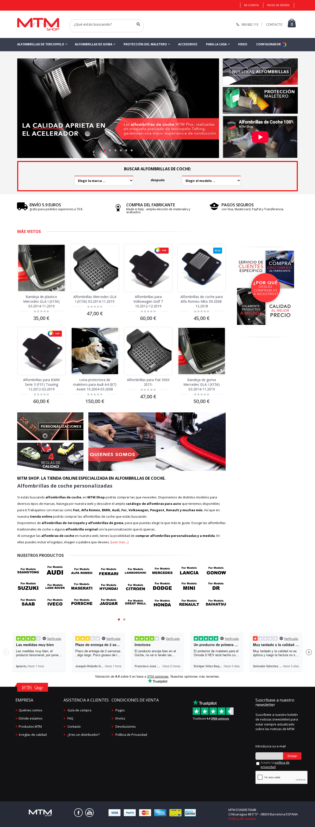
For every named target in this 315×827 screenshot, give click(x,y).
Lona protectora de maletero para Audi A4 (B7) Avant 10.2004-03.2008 (94, 384)
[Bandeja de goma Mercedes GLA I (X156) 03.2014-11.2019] (201, 351)
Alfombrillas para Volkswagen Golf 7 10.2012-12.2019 (148, 301)
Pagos (120, 710)
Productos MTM (30, 726)
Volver (74, 30)
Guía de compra (79, 710)
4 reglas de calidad (33, 734)
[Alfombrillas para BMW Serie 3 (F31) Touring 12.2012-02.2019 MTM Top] (41, 351)
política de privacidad (275, 764)
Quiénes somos (30, 710)
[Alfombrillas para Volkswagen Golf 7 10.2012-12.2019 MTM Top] (148, 268)
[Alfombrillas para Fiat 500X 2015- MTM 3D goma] (148, 351)
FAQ (70, 718)
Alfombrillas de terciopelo (40, 44)
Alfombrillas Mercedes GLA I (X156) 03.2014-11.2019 (94, 299)
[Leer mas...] (119, 542)
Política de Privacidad (131, 734)
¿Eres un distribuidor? (83, 734)
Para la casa (216, 44)
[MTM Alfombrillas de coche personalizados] (38, 19)
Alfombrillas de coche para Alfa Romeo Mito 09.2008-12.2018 (201, 301)
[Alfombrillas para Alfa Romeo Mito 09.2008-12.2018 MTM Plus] (201, 268)
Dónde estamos (31, 718)
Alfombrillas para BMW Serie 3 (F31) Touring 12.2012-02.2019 (41, 384)
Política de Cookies (242, 818)
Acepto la (275, 764)
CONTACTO (274, 24)
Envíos (120, 718)
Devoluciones (125, 726)
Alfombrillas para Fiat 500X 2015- (148, 382)
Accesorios (187, 44)
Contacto (74, 726)
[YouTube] (89, 812)
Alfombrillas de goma (93, 44)
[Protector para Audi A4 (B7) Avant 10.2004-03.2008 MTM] (95, 351)
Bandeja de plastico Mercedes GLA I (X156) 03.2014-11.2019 (41, 301)
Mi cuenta (251, 5)
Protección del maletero (145, 44)
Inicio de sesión (278, 5)
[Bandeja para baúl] (260, 88)
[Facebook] (78, 812)
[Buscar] (138, 24)
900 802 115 (249, 24)
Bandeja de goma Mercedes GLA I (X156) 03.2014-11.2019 (201, 384)
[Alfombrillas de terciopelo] (260, 60)
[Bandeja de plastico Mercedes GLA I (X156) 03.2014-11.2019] (41, 268)
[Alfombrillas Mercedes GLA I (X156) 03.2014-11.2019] (95, 268)
